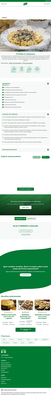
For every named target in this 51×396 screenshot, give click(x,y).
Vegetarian (45, 339)
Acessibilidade (4, 372)
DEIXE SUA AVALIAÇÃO (25, 231)
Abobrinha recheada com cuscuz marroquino (42, 316)
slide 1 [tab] (22, 186)
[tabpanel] (25, 231)
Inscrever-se (3, 383)
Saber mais (25, 207)
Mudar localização (9, 357)
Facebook (5, 352)
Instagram (2, 352)
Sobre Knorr (3, 377)
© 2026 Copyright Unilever (9, 389)
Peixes (28, 339)
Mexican (20, 339)
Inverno (12, 339)
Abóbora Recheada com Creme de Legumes (8, 316)
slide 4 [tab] (25, 186)
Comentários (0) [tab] (20, 218)
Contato (2, 381)
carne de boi (6, 342)
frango (15, 342)
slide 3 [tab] (24, 186)
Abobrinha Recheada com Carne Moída (25, 316)
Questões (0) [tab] (31, 218)
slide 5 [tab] (26, 186)
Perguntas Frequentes (6, 379)
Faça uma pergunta (26, 234)
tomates (31, 342)
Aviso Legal (3, 368)
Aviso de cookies (5, 362)
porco (22, 342)
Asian (4, 339)
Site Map (3, 370)
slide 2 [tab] (23, 186)
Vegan (36, 339)
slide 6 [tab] (27, 186)
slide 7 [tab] (28, 186)
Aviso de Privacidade (5, 364)
